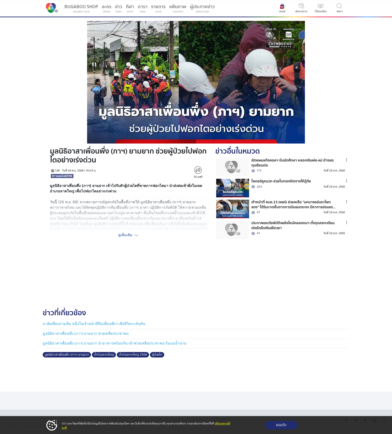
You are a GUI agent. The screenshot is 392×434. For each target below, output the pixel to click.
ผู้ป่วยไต (157, 354)
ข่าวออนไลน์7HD (62, 176)
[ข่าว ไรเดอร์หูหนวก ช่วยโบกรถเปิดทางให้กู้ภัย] (232, 188)
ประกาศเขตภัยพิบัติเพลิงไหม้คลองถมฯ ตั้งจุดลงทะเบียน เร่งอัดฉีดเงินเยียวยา (293, 225)
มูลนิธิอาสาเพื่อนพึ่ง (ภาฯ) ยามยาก (67, 354)
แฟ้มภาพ (177, 8)
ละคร (106, 8)
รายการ (158, 8)
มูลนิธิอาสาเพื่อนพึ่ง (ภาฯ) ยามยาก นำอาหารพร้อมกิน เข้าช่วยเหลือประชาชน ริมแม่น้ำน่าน (114, 343)
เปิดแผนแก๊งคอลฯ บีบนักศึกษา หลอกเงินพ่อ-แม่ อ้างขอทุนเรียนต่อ (292, 162)
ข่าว (118, 8)
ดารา (142, 8)
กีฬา (131, 9)
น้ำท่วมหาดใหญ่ (104, 354)
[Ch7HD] (51, 8)
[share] (198, 170)
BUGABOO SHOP (81, 8)
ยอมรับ (281, 425)
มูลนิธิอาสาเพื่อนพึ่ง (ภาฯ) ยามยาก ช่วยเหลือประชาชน (86, 333)
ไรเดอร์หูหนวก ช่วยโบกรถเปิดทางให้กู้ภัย (281, 181)
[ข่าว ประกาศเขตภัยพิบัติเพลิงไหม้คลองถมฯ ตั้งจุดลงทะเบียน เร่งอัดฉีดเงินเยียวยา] (232, 230)
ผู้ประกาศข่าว (202, 8)
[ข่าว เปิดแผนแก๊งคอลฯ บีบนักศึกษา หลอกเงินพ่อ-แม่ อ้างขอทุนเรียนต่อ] (232, 167)
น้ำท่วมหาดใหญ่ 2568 (133, 354)
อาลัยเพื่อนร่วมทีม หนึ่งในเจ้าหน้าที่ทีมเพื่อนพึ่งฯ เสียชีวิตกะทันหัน (94, 324)
